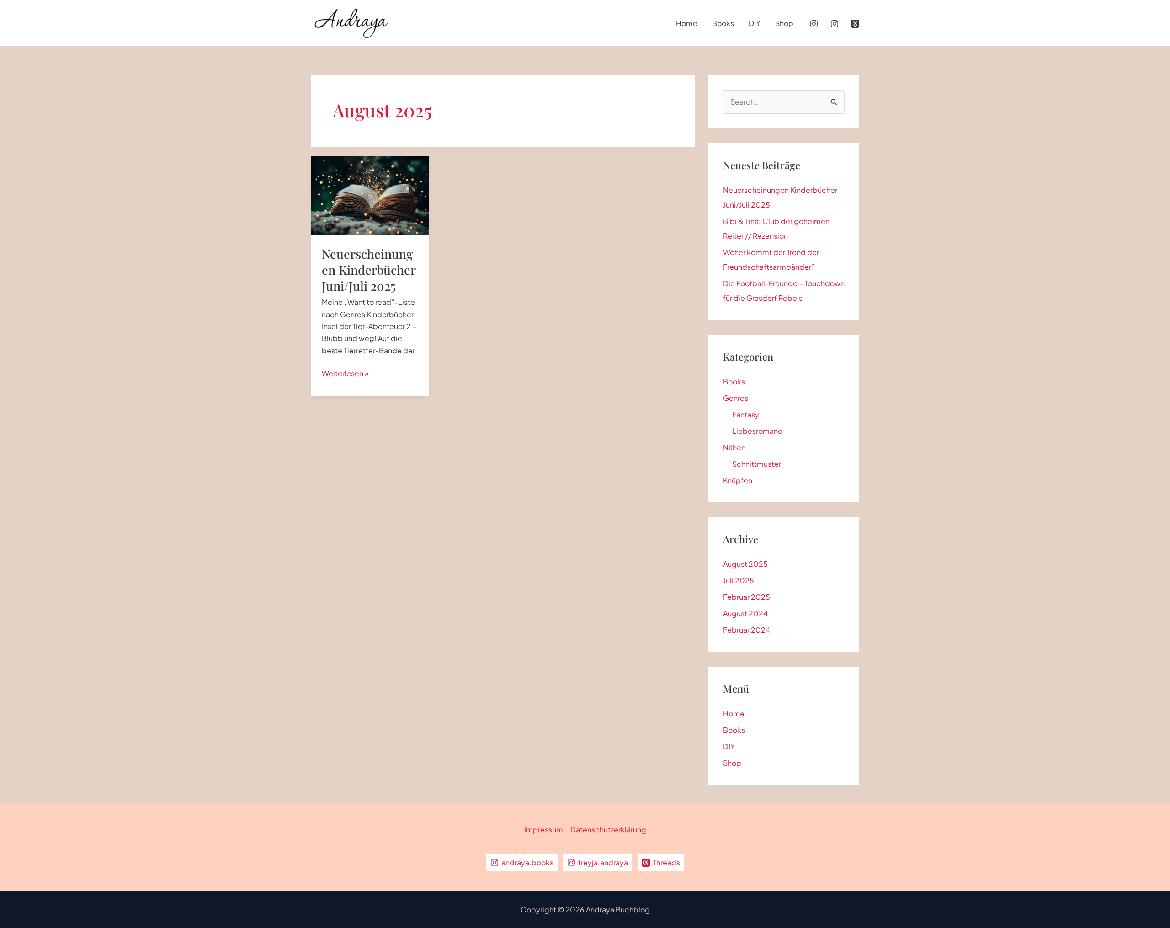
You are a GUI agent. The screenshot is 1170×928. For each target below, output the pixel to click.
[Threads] (855, 24)
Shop (784, 23)
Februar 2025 (746, 597)
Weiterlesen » (345, 373)
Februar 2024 (746, 630)
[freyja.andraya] (834, 24)
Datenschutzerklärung (608, 829)
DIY (754, 23)
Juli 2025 (738, 580)
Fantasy (745, 414)
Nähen (734, 447)
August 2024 (745, 613)
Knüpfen (737, 480)
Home (686, 23)
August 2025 (745, 564)
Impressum (543, 829)
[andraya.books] (814, 24)
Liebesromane (757, 431)
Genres (735, 398)
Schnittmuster (756, 464)
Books (723, 23)
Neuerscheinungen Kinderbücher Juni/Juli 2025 (368, 269)
